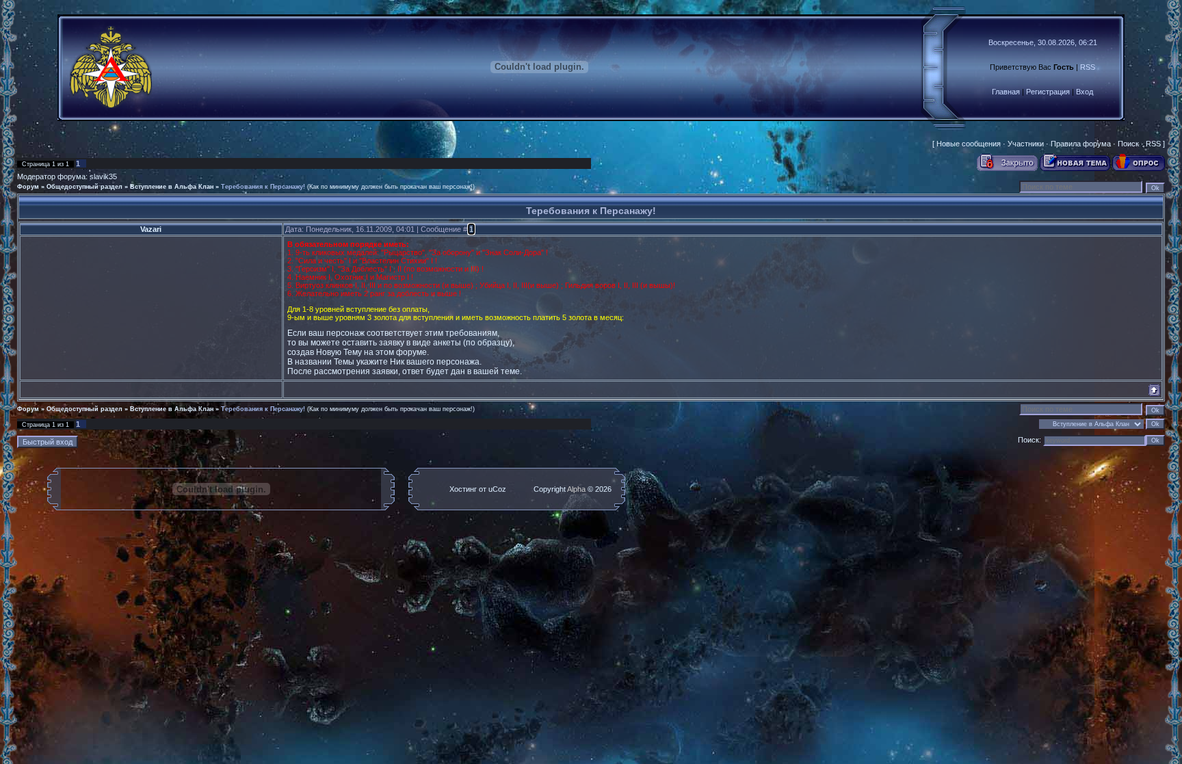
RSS (1087, 67)
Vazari (150, 229)
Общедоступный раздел (84, 186)
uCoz (497, 489)
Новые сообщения (968, 144)
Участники (1026, 144)
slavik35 (103, 176)
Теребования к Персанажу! (263, 186)
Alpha (576, 489)
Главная (1006, 92)
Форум (28, 186)
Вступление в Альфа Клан (171, 186)
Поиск (1128, 144)
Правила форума (1081, 144)
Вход (1084, 92)
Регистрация (1048, 92)
